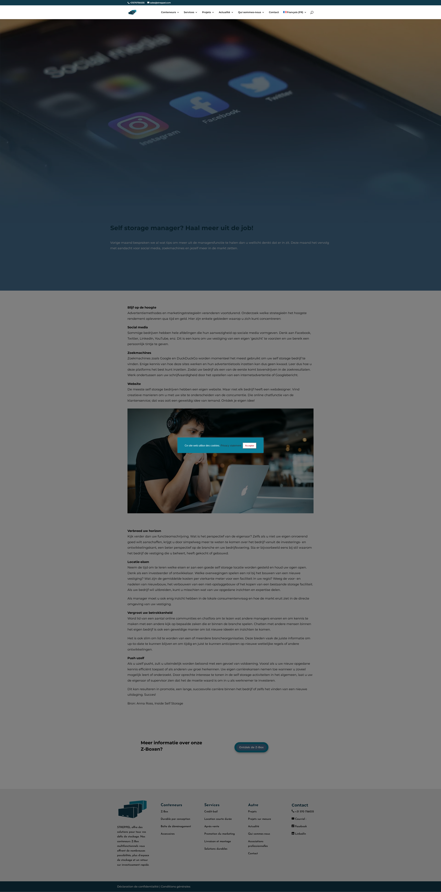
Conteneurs (168, 12)
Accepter (249, 445)
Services (189, 12)
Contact (274, 12)
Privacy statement (231, 445)
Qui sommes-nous (249, 12)
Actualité (224, 12)
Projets (206, 12)
